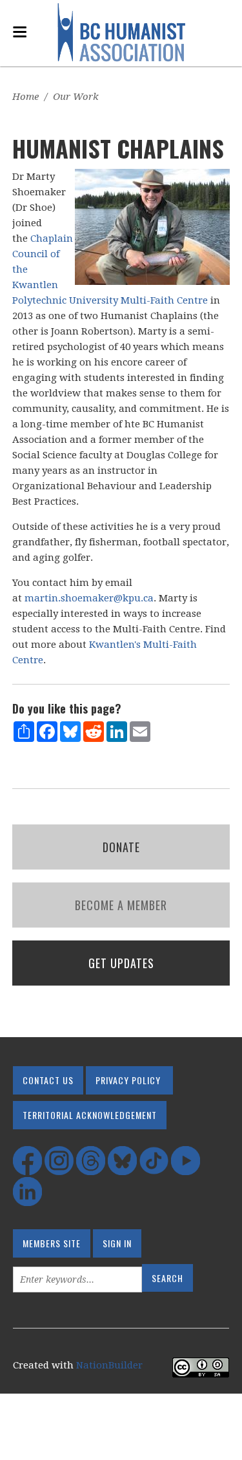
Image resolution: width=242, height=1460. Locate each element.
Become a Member (121, 905)
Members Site (52, 1243)
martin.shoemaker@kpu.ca (89, 598)
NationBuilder (109, 1365)
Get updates (121, 963)
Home (25, 96)
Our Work (76, 96)
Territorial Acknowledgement (90, 1115)
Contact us (48, 1080)
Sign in (117, 1243)
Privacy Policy (128, 1080)
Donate (121, 847)
